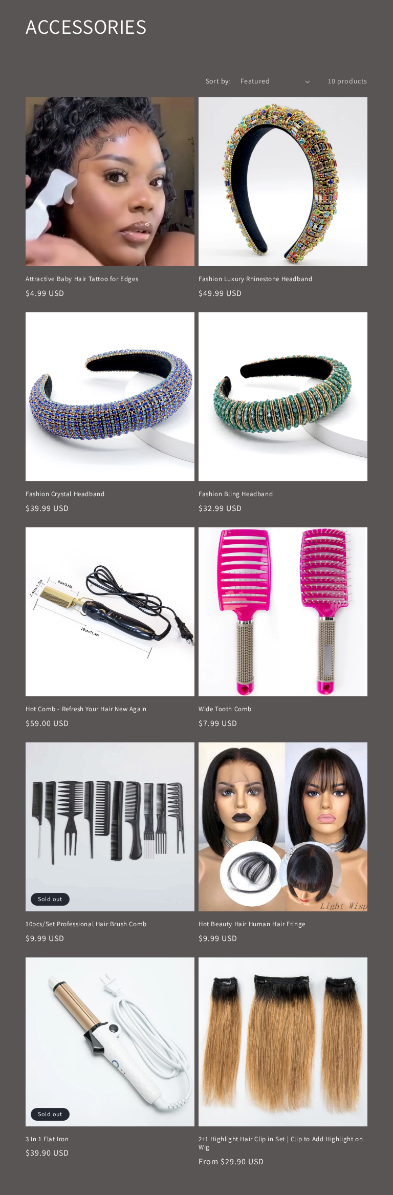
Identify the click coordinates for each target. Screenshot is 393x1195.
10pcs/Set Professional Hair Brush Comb (86, 924)
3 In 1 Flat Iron (47, 1139)
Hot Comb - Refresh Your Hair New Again (86, 709)
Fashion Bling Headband (236, 494)
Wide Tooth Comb (225, 709)
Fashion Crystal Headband (65, 494)
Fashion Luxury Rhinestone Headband (255, 279)
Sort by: (218, 81)
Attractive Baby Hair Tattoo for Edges (82, 279)
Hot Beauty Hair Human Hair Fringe (252, 924)
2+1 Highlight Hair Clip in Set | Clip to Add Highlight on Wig (281, 1143)
